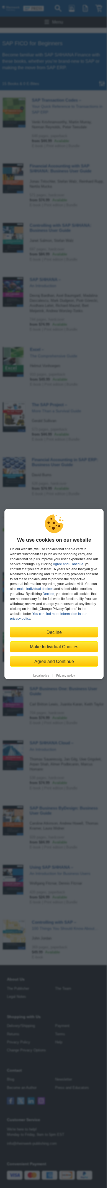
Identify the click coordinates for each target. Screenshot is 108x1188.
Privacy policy (65, 675)
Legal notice (41, 675)
